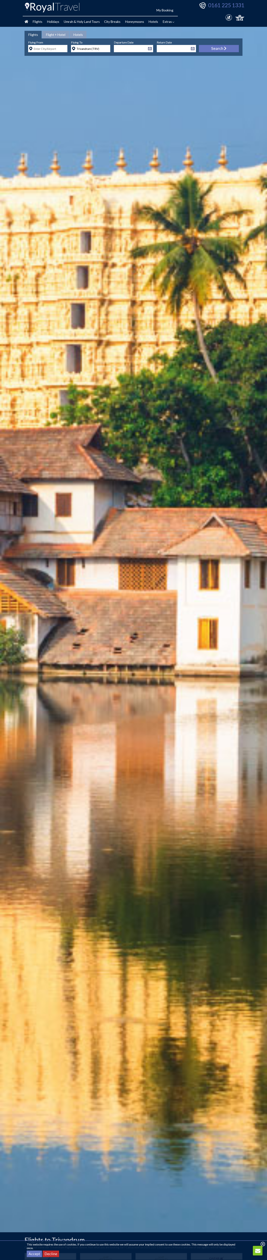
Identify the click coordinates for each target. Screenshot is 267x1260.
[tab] (33, 34)
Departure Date (124, 42)
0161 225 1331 (226, 5)
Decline (50, 1253)
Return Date (164, 42)
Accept (34, 1253)
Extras (167, 22)
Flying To (76, 42)
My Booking (164, 10)
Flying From (35, 42)
